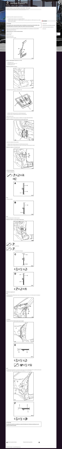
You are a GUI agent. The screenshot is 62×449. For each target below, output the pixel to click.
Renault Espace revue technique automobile (11, 9)
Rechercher (21, 5)
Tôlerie (18, 9)
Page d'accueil (8, 5)
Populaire (12, 5)
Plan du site (44, 28)
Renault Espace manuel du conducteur (48, 27)
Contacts (17, 5)
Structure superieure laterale (22, 9)
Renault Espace (17, 3)
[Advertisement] (23, 13)
